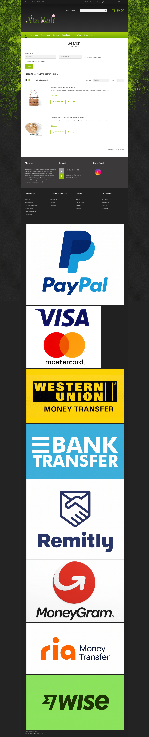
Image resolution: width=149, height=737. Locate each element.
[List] (29, 80)
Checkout (109, 2)
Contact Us (53, 199)
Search (77, 46)
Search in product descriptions (36, 61)
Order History (105, 202)
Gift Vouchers (80, 202)
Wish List (104, 205)
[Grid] (26, 80)
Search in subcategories (94, 57)
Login (67, 10)
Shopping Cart (101, 2)
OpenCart (35, 731)
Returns (52, 202)
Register (73, 10)
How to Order (29, 202)
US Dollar (120, 2)
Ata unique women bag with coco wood (63, 87)
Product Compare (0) (41, 80)
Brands (78, 199)
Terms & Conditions (30, 211)
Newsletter (105, 208)
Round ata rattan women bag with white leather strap (67, 117)
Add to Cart (59, 101)
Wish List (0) (85, 2)
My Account (93, 2)
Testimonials (28, 214)
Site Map (53, 205)
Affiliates (78, 205)
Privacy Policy (29, 208)
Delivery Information (31, 205)
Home (71, 46)
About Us (27, 199)
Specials (78, 208)
